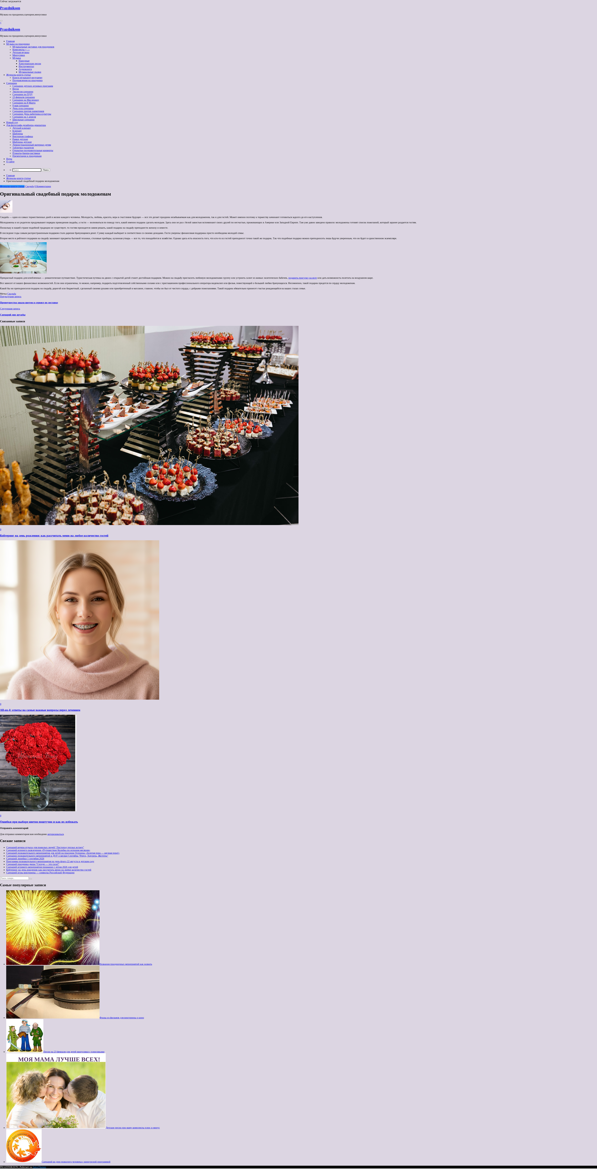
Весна (15, 88)
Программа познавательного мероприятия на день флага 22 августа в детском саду (50, 861)
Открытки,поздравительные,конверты (32, 150)
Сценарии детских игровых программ (32, 86)
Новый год (12, 122)
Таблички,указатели (23, 147)
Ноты (9, 158)
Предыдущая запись (10, 296)
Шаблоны (17, 133)
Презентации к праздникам (27, 156)
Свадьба (29, 186)
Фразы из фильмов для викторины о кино (122, 1017)
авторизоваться (55, 834)
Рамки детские (20, 139)
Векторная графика (22, 136)
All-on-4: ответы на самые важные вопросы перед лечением (40, 710)
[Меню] (1, 20)
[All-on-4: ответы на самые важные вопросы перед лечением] (79, 698)
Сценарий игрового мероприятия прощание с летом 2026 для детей (42, 867)
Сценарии (11, 83)
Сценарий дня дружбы (12, 314)
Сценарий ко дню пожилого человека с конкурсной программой (76, 1161)
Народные (24, 60)
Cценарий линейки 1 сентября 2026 (25, 858)
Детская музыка (20, 52)
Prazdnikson (10, 8)
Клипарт (17, 130)
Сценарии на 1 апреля (24, 116)
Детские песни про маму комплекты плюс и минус (133, 1127)
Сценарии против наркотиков (28, 111)
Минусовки (18, 55)
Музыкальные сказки (30, 72)
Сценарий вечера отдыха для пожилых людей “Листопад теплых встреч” (45, 847)
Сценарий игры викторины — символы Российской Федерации (40, 872)
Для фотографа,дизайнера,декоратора (26, 125)
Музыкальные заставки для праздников (33, 46)
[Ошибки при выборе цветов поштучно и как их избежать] (38, 810)
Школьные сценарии (23, 119)
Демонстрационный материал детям (31, 144)
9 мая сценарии (20, 105)
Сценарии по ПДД (22, 94)
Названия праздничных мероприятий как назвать (126, 964)
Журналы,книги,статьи (18, 74)
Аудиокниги (25, 69)
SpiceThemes (39, 1167)
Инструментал (26, 66)
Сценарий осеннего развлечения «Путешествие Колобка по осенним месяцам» (48, 850)
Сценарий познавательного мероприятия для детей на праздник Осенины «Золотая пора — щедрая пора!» (63, 853)
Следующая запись (10, 308)
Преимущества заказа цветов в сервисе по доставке (29, 302)
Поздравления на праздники (27, 80)
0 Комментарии (43, 186)
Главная (10, 41)
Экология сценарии (22, 91)
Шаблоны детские (22, 142)
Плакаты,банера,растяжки (26, 153)
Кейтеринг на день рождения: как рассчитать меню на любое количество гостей (54, 535)
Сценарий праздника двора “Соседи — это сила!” (32, 864)
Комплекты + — (21, 49)
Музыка (16, 58)
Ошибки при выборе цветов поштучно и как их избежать (39, 821)
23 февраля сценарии (23, 97)
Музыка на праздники (18, 44)
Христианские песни (30, 63)
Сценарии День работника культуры (31, 114)
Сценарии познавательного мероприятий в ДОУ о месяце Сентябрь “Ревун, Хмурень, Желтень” (57, 855)
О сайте (10, 161)
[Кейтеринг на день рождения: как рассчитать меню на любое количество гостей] (149, 524)
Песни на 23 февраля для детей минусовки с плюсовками (73, 1051)
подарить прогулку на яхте (302, 278)
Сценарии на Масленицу (25, 100)
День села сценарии (23, 108)
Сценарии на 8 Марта (23, 102)
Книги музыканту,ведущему (27, 77)
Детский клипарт (21, 128)
